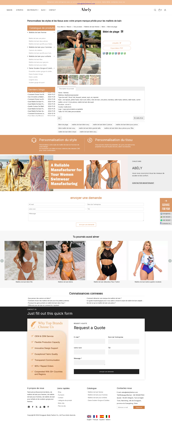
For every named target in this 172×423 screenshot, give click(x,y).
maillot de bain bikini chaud (67, 132)
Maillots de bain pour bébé (38, 65)
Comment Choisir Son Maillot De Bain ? (40, 92)
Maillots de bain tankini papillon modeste (148, 282)
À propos (61, 395)
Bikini (30, 35)
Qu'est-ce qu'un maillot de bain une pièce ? (101, 303)
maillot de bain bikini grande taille (90, 128)
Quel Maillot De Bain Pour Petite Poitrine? (41, 107)
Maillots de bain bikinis (65, 282)
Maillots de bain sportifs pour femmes (41, 44)
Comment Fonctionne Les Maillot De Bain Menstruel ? (41, 112)
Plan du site (62, 406)
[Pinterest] (48, 406)
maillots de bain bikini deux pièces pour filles (119, 128)
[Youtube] (40, 406)
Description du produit (66, 88)
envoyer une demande (86, 224)
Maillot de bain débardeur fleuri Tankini (107, 282)
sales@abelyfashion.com (86, 3)
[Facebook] (32, 406)
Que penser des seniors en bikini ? (39, 298)
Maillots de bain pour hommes (40, 47)
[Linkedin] (28, 406)
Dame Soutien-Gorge (36, 74)
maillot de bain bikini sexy (88, 132)
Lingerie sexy (33, 80)
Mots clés (61, 403)
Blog (59, 392)
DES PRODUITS (32, 10)
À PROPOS (19, 10)
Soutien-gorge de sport (36, 82)
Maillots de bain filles (36, 59)
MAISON (9, 10)
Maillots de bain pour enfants (40, 56)
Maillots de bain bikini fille (24, 282)
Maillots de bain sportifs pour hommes (41, 53)
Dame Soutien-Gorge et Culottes (41, 68)
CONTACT (52, 10)
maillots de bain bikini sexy (80, 124)
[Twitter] (36, 406)
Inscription (162, 18)
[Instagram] (44, 406)
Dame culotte (33, 77)
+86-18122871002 (167, 217)
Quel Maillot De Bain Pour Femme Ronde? (41, 102)
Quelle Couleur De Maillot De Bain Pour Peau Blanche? (41, 104)
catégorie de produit (65, 400)
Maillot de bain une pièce (37, 38)
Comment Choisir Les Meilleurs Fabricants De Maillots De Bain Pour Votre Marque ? (41, 97)
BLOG (43, 10)
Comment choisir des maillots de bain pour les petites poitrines (48, 300)
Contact (60, 397)
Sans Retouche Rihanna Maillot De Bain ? (41, 114)
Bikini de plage (63, 124)
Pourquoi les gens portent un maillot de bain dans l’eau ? (46, 303)
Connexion (162, 15)
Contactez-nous (167, 223)
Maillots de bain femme (37, 32)
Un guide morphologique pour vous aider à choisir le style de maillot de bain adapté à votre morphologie (115, 300)
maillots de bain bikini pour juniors (127, 124)
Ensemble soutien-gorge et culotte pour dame (42, 71)
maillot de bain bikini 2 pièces (102, 124)
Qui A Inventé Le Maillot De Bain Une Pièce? (41, 95)
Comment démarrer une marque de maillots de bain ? (104, 298)
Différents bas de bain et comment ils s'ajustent (43, 305)
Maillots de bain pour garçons (38, 62)
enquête (115, 43)
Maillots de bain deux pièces (38, 41)
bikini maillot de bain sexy (66, 128)
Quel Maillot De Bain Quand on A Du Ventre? (41, 109)
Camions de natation (35, 50)
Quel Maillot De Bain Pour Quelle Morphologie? (41, 100)
